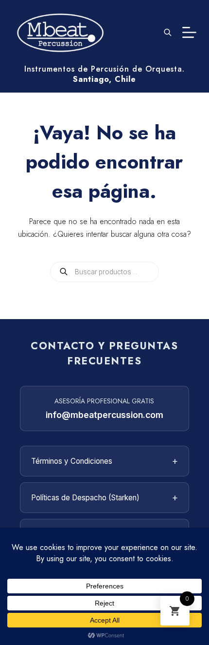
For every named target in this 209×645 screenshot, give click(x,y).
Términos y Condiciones (104, 461)
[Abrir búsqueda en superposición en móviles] (168, 32)
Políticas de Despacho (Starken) (104, 497)
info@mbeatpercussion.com (104, 415)
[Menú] (189, 32)
